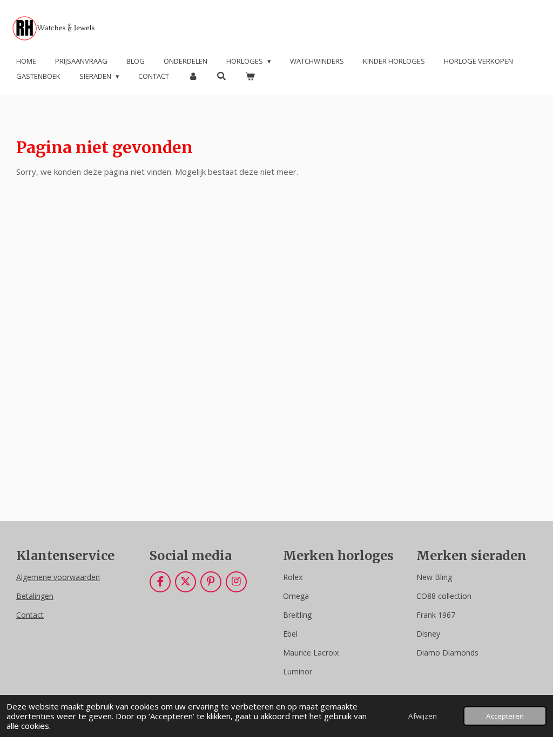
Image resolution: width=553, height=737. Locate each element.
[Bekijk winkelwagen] (250, 76)
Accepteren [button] (505, 716)
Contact (30, 615)
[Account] (193, 76)
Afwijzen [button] (422, 716)
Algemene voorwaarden (58, 577)
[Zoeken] (221, 76)
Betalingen (34, 596)
